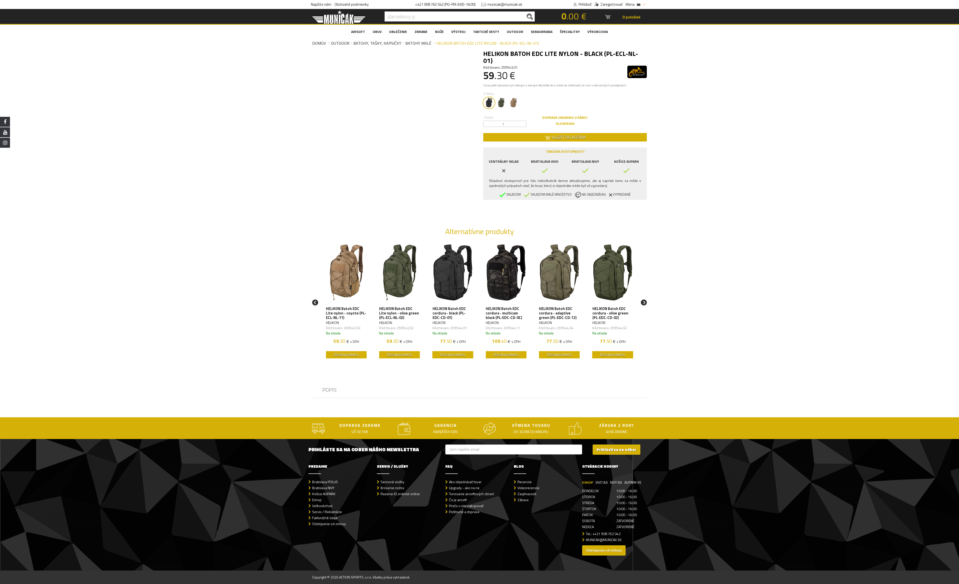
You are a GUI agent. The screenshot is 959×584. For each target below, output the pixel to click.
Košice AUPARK (323, 493)
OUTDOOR (515, 31)
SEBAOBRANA (541, 31)
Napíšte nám (321, 4)
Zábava (522, 499)
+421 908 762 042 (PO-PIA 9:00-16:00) (445, 4)
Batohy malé (418, 43)
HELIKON (332, 322)
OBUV (377, 31)
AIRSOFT (358, 31)
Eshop (317, 499)
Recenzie (524, 481)
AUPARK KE (632, 482)
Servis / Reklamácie (327, 511)
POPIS (329, 390)
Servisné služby (392, 481)
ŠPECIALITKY (570, 31)
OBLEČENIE (398, 31)
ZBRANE (421, 31)
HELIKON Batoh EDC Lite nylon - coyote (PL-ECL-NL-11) (346, 313)
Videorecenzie (528, 487)
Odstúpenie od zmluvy (329, 523)
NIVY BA (616, 482)
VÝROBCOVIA (597, 31)
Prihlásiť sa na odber (616, 449)
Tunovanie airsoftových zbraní (471, 493)
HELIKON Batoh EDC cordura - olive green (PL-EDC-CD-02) (610, 313)
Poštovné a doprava (464, 511)
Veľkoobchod (322, 505)
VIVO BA (601, 482)
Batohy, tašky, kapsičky (377, 43)
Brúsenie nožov (392, 487)
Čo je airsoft (458, 499)
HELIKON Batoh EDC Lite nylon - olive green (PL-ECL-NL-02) (399, 313)
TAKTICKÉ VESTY (486, 31)
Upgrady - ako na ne (464, 487)
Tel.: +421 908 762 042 (603, 533)
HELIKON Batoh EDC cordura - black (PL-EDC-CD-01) (449, 313)
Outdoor (340, 43)
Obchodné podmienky (351, 4)
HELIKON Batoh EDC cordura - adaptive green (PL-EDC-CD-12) (558, 313)
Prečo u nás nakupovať (466, 505)
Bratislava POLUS (325, 481)
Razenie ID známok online (400, 493)
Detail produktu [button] (346, 354)
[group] (346, 302)
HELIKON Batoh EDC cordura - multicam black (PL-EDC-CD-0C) (504, 313)
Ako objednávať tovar (465, 481)
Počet (488, 117)
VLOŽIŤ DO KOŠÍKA (568, 137)
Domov (319, 43)
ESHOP (587, 482)
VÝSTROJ (458, 31)
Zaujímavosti (526, 493)
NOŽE (439, 31)
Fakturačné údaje (325, 517)
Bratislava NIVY (323, 487)
